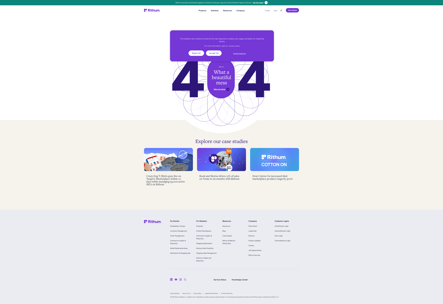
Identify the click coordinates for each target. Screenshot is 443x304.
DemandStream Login (282, 231)
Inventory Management (178, 231)
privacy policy (234, 46)
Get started (292, 10)
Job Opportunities (255, 250)
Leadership (252, 231)
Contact (267, 10)
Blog (224, 231)
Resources (227, 10)
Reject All (196, 53)
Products (202, 10)
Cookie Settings (174, 293)
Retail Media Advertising (179, 248)
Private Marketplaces (203, 231)
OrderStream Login (282, 226)
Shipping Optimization (204, 243)
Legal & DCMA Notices (211, 293)
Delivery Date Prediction (205, 248)
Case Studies (227, 236)
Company (240, 10)
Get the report (258, 3)
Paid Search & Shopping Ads (180, 253)
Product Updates (254, 241)
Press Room (252, 226)
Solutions (215, 10)
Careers (251, 245)
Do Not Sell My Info (226, 293)
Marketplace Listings (177, 226)
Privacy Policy (197, 293)
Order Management (177, 236)
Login (275, 10)
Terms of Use (186, 293)
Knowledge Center (240, 280)
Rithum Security (254, 255)
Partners (251, 236)
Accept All (214, 53)
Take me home (219, 89)
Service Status (220, 280)
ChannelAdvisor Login (282, 241)
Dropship (199, 226)
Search (281, 10)
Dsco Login (279, 236)
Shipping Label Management (206, 253)
